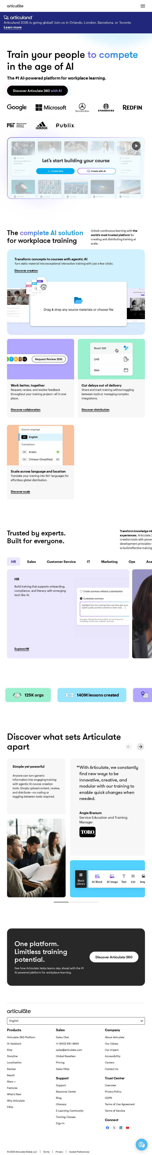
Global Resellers (66, 1056)
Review (11, 1068)
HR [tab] (13, 562)
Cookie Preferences (79, 1151)
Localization (14, 1062)
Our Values (111, 1043)
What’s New (14, 1094)
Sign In (60, 1123)
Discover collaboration (25, 409)
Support (61, 1085)
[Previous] (128, 746)
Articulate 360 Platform (21, 1037)
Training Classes (66, 1116)
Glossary (61, 1104)
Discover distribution (95, 409)
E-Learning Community (69, 1110)
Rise (9, 1049)
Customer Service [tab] (61, 562)
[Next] (140, 746)
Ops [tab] (132, 562)
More (10, 1081)
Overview (110, 1085)
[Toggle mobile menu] (143, 6)
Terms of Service (115, 1110)
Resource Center (66, 1091)
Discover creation (26, 270)
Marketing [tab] (109, 562)
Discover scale (20, 491)
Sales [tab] (31, 562)
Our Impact (112, 1049)
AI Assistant (14, 1043)
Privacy (59, 1151)
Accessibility (112, 1056)
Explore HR (21, 648)
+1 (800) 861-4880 (67, 1043)
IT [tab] (88, 562)
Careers (109, 1062)
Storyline (12, 1056)
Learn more (13, 27)
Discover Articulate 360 (37, 91)
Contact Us (111, 1068)
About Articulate (114, 1037)
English (13, 1020)
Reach (10, 1075)
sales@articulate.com (69, 1049)
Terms (46, 1151)
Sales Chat (62, 1037)
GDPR (108, 1097)
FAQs (10, 1106)
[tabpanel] (68, 613)
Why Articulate (15, 1100)
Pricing (60, 1062)
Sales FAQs (62, 1068)
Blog (58, 1097)
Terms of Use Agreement (120, 1104)
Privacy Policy (113, 1091)
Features (12, 1087)
